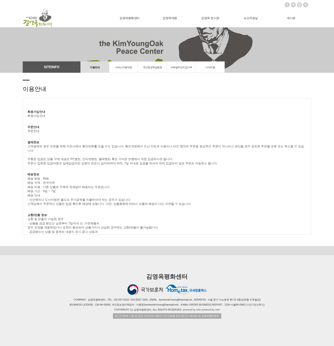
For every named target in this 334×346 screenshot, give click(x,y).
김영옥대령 (170, 18)
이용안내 (95, 67)
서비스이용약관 (123, 67)
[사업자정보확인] (255, 304)
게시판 (291, 18)
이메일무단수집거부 (181, 67)
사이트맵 (210, 67)
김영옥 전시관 (210, 18)
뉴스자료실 (251, 18)
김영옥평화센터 (130, 18)
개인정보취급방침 (152, 67)
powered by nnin (192, 309)
